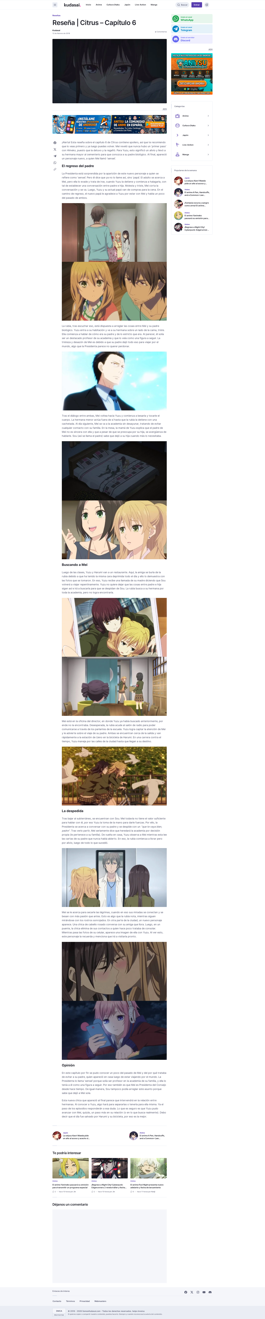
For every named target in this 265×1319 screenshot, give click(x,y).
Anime (99, 4)
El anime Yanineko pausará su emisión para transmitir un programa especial (70, 1186)
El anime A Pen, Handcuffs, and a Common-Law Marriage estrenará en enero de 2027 (153, 1139)
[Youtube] (204, 1292)
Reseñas (56, 15)
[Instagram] (197, 1292)
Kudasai (56, 30)
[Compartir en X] (54, 149)
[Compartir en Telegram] (54, 156)
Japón (127, 4)
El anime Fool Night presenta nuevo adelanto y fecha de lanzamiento (147, 1186)
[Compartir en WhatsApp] (54, 162)
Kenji (153, 1192)
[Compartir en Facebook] (54, 142)
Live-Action (140, 4)
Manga (154, 4)
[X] (191, 1292)
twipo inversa (138, 1311)
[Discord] (210, 1292)
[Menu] (54, 4)
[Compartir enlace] (54, 169)
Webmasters (100, 1301)
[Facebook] (185, 1292)
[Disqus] (110, 1246)
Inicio (88, 4)
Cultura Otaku (113, 4)
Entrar (197, 5)
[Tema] (206, 4)
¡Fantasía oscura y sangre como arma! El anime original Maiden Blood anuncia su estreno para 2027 (197, 208)
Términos (70, 1301)
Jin (74, 1192)
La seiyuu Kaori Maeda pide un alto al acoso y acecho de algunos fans (76, 1138)
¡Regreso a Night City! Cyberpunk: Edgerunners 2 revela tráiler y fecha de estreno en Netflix (108, 1187)
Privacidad (85, 1301)
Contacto (57, 1301)
